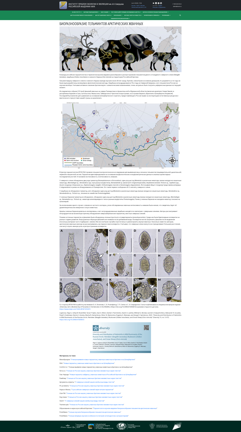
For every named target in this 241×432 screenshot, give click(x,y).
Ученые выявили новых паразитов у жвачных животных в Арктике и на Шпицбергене (103, 359)
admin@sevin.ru (177, 6)
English (160, 5)
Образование (117, 15)
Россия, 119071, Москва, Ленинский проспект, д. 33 (139, 6)
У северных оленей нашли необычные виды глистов (94, 382)
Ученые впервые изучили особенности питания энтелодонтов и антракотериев (98, 416)
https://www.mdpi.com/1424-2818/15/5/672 (74, 309)
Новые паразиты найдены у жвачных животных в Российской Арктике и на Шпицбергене (103, 375)
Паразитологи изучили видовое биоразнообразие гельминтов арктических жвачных (125, 408)
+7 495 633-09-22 (177, 4)
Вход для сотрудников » (159, 7)
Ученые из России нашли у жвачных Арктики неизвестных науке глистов (94, 378)
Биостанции (104, 12)
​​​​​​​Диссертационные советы (103, 15)
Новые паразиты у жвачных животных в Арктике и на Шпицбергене (89, 363)
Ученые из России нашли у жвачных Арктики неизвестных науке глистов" (94, 371)
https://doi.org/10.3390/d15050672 (71, 320)
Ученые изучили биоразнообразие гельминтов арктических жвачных (94, 412)
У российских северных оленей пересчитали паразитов (92, 390)
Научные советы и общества (132, 15)
